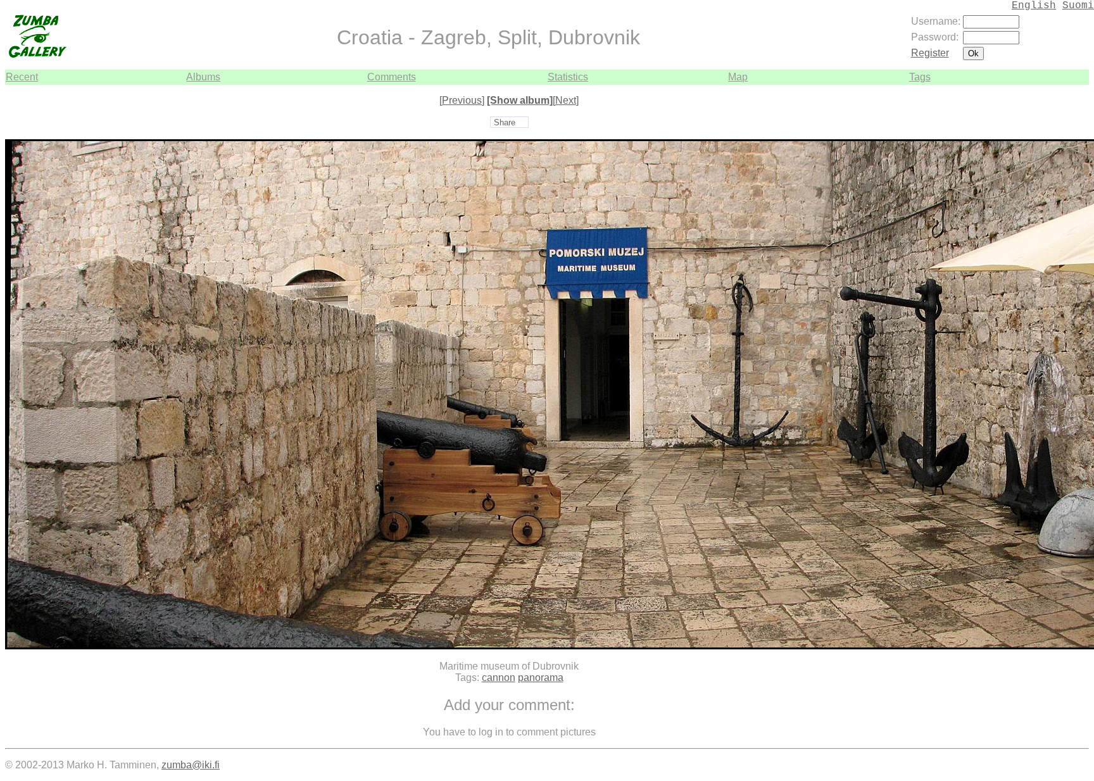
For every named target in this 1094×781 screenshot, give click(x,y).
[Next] (566, 100)
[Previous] (461, 100)
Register (930, 52)
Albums (203, 77)
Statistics (568, 77)
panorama (540, 677)
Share (504, 122)
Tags (920, 77)
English (1034, 5)
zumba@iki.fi (190, 764)
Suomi (1078, 5)
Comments (391, 77)
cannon (498, 677)
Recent (22, 77)
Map (738, 77)
